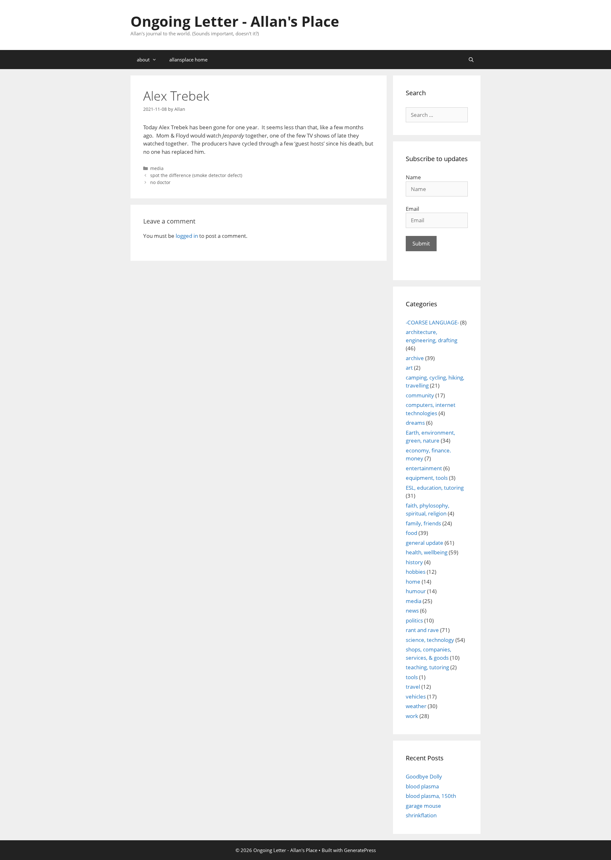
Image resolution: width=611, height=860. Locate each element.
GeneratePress (360, 850)
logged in (187, 235)
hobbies (415, 571)
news (412, 610)
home (413, 581)
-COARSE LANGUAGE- (432, 322)
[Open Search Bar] (471, 59)
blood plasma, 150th (431, 796)
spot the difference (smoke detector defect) (196, 175)
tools (412, 677)
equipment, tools (427, 477)
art (409, 367)
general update (424, 542)
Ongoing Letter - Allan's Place (234, 21)
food (411, 533)
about (143, 59)
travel (413, 686)
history (414, 562)
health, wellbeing (426, 552)
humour (416, 591)
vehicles (416, 696)
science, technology (430, 639)
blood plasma (422, 786)
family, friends (423, 523)
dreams (415, 422)
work (412, 716)
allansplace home (188, 59)
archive (415, 358)
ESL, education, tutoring (435, 487)
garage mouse (423, 805)
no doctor (160, 182)
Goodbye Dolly (424, 776)
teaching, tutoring (427, 667)
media (157, 168)
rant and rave (422, 630)
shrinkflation (421, 815)
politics (414, 620)
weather (416, 706)
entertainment (424, 468)
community (420, 395)
